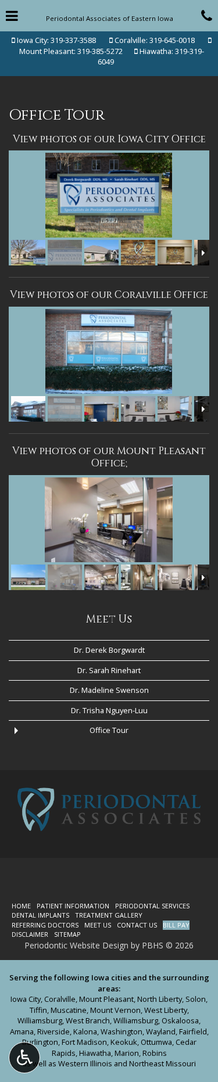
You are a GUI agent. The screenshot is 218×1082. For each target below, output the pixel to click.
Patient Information (73, 905)
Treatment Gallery (108, 915)
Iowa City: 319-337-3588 (55, 40)
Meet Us (109, 619)
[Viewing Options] (24, 1057)
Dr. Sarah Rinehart (109, 670)
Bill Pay (176, 925)
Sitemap (67, 934)
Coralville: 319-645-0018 (155, 40)
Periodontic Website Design (76, 945)
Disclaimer (30, 934)
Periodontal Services (152, 905)
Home (21, 905)
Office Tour (109, 730)
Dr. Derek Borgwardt (109, 650)
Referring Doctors (45, 925)
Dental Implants (40, 915)
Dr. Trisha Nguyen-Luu (109, 710)
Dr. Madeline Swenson (109, 690)
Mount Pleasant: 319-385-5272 (71, 51)
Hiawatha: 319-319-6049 (151, 56)
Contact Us (137, 925)
